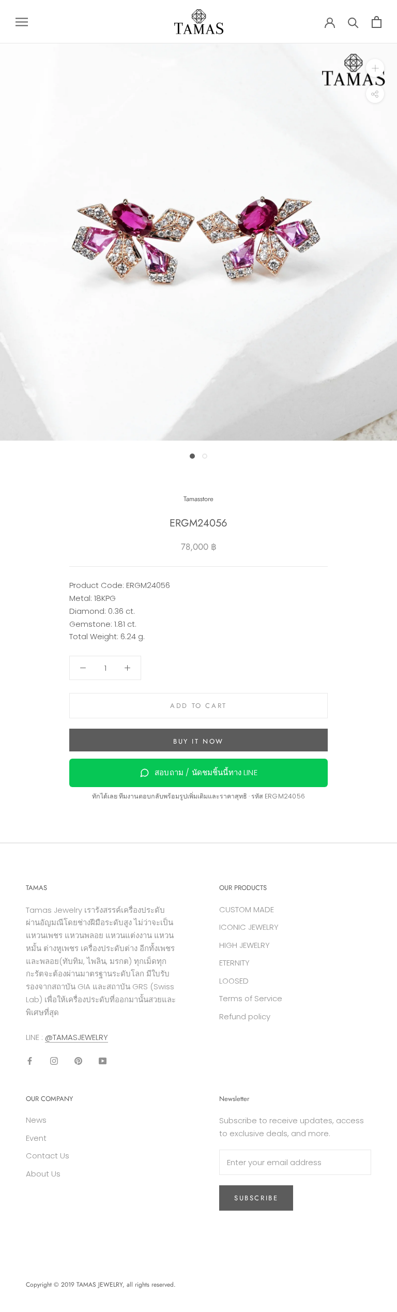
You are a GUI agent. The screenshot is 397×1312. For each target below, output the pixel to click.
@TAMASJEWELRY (76, 1037)
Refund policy (244, 1016)
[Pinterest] (78, 1060)
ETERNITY (234, 962)
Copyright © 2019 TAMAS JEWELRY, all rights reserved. (101, 1284)
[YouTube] (102, 1060)
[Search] (353, 22)
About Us (43, 1173)
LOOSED (234, 980)
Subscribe (256, 1198)
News (36, 1119)
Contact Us (47, 1155)
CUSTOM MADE (246, 909)
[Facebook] (30, 1060)
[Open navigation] (22, 21)
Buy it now (198, 741)
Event (36, 1138)
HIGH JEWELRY (244, 945)
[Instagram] (54, 1060)
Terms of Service (250, 998)
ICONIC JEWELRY (249, 927)
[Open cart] (376, 22)
